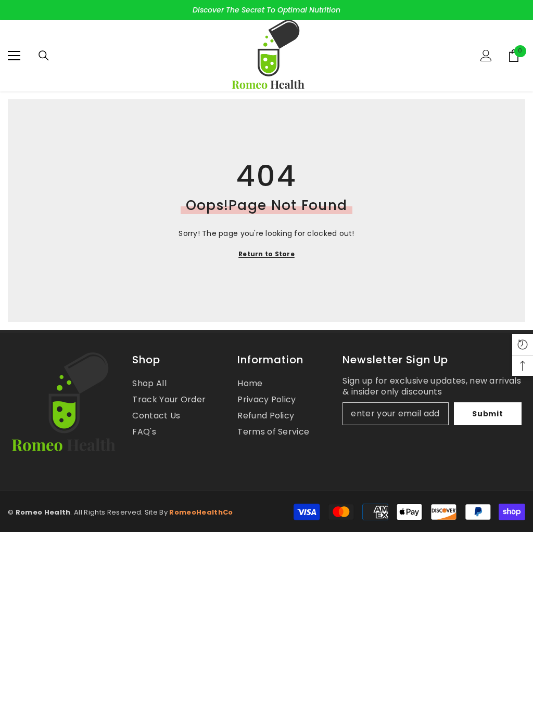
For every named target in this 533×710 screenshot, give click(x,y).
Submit (487, 414)
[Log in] (486, 55)
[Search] (43, 55)
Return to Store (266, 253)
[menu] (14, 55)
